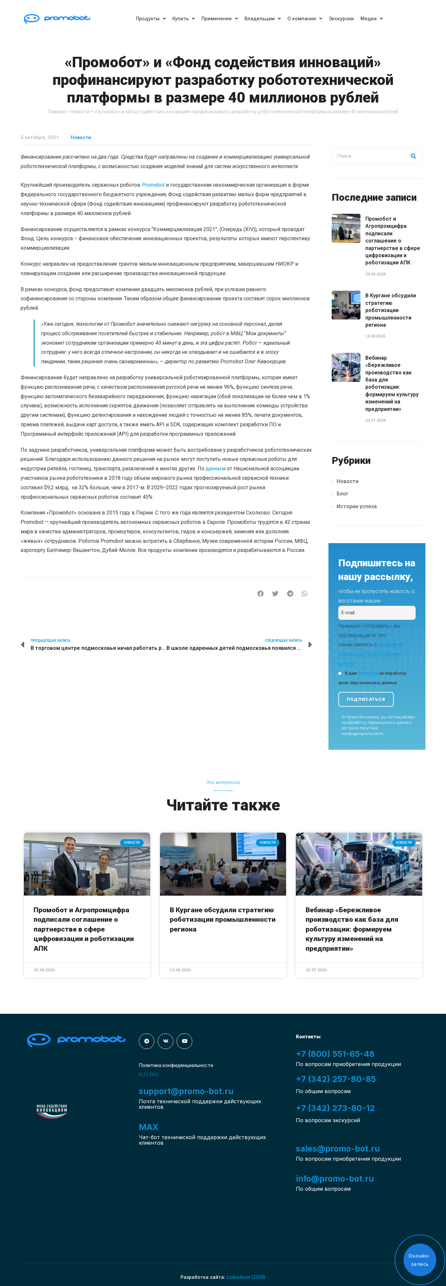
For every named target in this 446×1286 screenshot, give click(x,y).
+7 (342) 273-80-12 (335, 1108)
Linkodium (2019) (246, 1277)
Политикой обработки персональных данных (371, 654)
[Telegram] (146, 1041)
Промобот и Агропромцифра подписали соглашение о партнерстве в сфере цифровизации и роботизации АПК (392, 241)
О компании (301, 18)
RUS (143, 1074)
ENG (154, 1074)
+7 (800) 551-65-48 (335, 1054)
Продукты (148, 18)
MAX (148, 1127)
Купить (180, 18)
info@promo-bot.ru (335, 1179)
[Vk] (165, 1041)
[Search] (414, 156)
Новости (79, 111)
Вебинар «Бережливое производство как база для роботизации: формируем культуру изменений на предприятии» (352, 929)
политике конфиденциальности (362, 731)
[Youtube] (184, 1041)
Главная (57, 111)
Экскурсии (341, 18)
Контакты (308, 1037)
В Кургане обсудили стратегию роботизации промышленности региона (390, 310)
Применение (216, 18)
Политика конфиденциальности (176, 1065)
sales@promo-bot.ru (338, 1148)
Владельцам (260, 18)
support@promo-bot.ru (186, 1091)
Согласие (368, 673)
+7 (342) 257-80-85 (336, 1079)
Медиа (368, 18)
